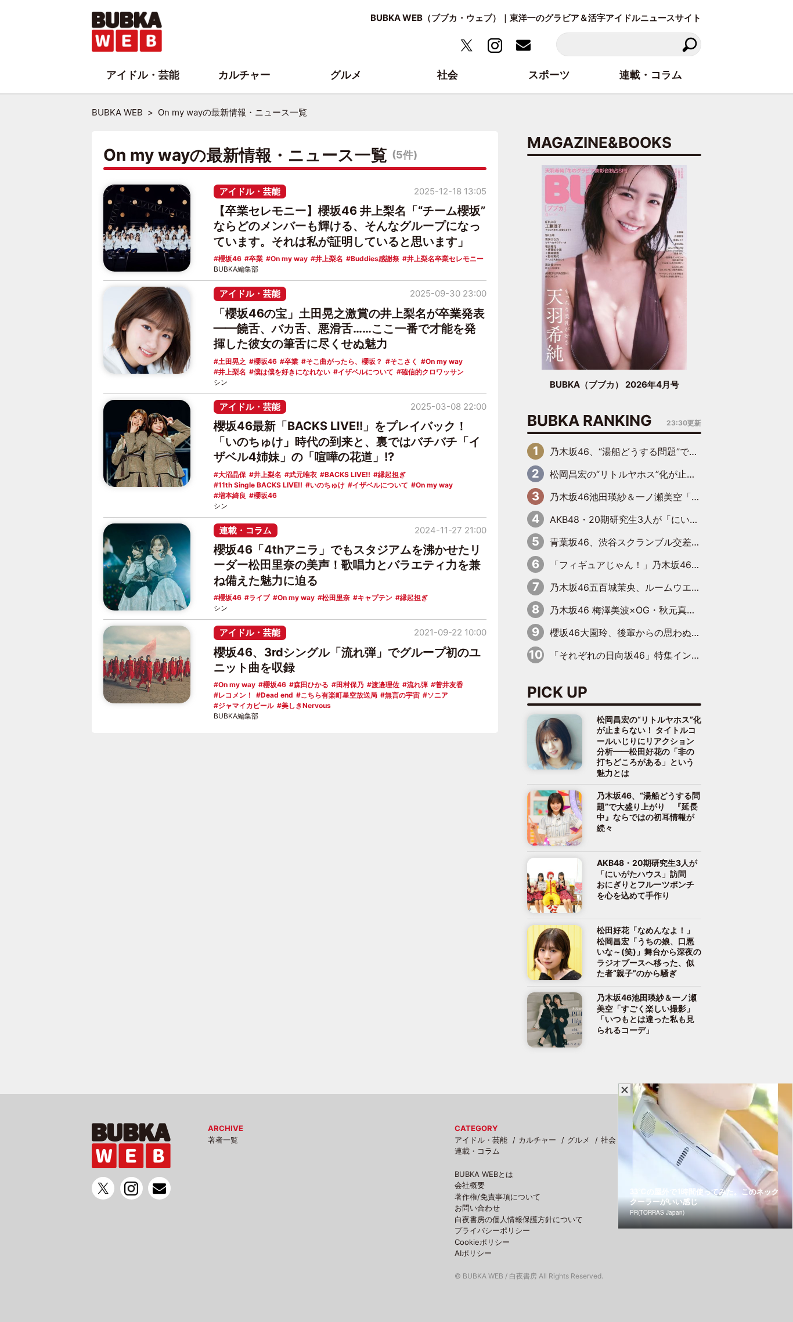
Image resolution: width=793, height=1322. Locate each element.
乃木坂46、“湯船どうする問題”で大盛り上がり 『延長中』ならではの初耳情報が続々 (648, 811)
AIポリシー (473, 1253)
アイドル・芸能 (249, 191)
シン (221, 382)
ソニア (437, 695)
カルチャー (537, 1139)
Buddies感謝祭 (375, 258)
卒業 (256, 258)
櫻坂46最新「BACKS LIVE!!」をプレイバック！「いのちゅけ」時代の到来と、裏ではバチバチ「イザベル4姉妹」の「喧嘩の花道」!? (347, 441)
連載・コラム (245, 530)
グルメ (578, 1139)
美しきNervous (306, 705)
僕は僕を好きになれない (292, 371)
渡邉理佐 (385, 684)
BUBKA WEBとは (484, 1174)
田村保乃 (350, 684)
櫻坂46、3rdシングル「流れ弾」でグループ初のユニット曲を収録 (347, 659)
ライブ (259, 597)
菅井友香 (449, 684)
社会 (608, 1139)
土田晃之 (232, 361)
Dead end (277, 695)
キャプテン (375, 597)
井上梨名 (329, 258)
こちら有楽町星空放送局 (339, 695)
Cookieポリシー (482, 1242)
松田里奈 (336, 597)
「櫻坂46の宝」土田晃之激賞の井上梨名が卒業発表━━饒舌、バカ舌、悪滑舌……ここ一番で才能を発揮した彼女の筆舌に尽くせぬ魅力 (349, 328)
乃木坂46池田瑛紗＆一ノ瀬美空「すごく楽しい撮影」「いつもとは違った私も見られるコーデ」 (647, 1013)
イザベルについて (366, 371)
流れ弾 (417, 684)
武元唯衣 (303, 474)
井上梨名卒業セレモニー (445, 258)
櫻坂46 (229, 258)
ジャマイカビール (246, 705)
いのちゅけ (327, 485)
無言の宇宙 (402, 695)
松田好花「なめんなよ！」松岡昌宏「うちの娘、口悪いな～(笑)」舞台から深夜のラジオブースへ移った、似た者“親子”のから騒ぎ (649, 951)
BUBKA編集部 (236, 269)
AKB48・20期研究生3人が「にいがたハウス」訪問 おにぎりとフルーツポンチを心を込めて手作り (647, 879)
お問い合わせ (477, 1207)
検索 (689, 44)
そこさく (404, 361)
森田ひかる (311, 684)
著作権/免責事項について (497, 1196)
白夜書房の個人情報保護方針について (519, 1219)
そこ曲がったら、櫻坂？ (344, 361)
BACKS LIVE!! (347, 474)
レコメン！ (235, 695)
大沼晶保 (232, 474)
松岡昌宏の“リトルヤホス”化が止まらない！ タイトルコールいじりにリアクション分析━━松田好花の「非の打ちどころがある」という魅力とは (649, 746)
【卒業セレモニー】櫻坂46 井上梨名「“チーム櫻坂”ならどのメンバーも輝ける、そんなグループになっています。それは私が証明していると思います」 (349, 226)
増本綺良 (232, 495)
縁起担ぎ (392, 474)
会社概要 (470, 1185)
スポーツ (549, 74)
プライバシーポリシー (492, 1230)
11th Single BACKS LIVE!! (260, 485)
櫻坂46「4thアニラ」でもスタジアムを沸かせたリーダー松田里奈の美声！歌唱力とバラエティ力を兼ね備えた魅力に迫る (347, 565)
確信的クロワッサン (432, 371)
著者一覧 (223, 1139)
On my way (289, 258)
